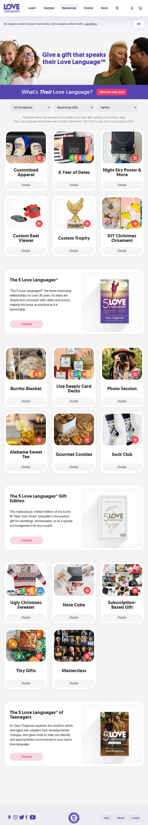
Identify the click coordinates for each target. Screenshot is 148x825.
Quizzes (49, 8)
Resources (69, 8)
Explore (26, 324)
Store (104, 8)
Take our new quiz (111, 92)
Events (88, 8)
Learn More (90, 24)
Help (106, 818)
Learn (32, 8)
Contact (135, 818)
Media (121, 818)
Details (26, 185)
